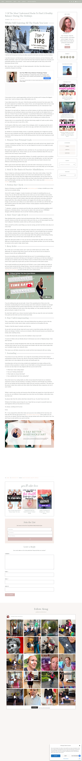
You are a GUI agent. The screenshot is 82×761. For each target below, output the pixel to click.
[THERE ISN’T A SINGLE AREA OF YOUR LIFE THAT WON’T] (15, 697)
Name (6, 571)
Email (6, 579)
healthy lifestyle (34, 477)
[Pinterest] (64, 57)
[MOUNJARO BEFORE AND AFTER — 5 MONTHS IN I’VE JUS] (32, 679)
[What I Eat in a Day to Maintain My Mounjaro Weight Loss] (67, 90)
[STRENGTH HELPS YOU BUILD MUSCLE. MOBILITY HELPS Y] (67, 697)
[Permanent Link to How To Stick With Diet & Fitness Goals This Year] (14, 508)
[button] (79, 745)
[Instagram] (67, 57)
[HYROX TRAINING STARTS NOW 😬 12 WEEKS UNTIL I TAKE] (32, 662)
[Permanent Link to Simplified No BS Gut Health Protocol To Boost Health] (29, 508)
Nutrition (67, 153)
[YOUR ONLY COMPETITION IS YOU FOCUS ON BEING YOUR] (67, 628)
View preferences (75, 755)
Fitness (67, 146)
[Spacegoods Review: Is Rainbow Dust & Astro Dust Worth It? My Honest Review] (67, 108)
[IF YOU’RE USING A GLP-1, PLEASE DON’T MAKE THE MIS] (15, 679)
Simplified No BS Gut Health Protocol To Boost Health (29, 512)
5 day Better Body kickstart (33, 414)
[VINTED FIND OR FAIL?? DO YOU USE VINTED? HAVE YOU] (67, 645)
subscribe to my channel (11, 269)
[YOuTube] (70, 57)
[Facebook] (61, 57)
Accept (55, 755)
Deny (65, 755)
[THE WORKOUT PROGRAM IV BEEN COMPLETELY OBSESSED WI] (15, 662)
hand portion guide (32, 188)
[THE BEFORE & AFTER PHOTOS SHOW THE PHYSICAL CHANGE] (32, 645)
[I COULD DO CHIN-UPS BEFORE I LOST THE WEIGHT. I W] (15, 628)
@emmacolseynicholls (41, 612)
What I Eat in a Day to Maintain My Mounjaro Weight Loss (67, 98)
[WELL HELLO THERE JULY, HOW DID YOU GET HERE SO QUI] (49, 679)
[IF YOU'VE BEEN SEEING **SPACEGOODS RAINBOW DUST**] (67, 662)
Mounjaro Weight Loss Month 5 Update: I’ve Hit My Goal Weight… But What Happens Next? (67, 134)
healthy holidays (26, 477)
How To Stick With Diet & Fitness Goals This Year (14, 511)
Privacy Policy (65, 758)
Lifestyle (67, 149)
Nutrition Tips (18, 19)
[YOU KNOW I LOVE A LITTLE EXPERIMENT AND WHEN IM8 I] (32, 697)
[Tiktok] (73, 57)
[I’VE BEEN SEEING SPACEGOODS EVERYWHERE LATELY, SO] (49, 662)
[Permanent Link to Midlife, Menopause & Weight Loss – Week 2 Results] (45, 508)
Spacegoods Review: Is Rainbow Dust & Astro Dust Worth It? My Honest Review (67, 116)
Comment (7, 553)
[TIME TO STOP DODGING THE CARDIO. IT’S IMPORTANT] (49, 645)
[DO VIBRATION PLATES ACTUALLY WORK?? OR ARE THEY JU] (49, 697)
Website (7, 586)
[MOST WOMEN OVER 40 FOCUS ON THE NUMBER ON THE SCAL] (67, 679)
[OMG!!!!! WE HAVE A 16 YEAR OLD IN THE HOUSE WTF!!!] (15, 645)
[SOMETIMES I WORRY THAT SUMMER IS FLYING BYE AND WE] (49, 628)
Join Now (67, 47)
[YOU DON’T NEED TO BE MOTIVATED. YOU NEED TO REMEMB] (32, 628)
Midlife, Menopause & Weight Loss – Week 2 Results (44, 512)
